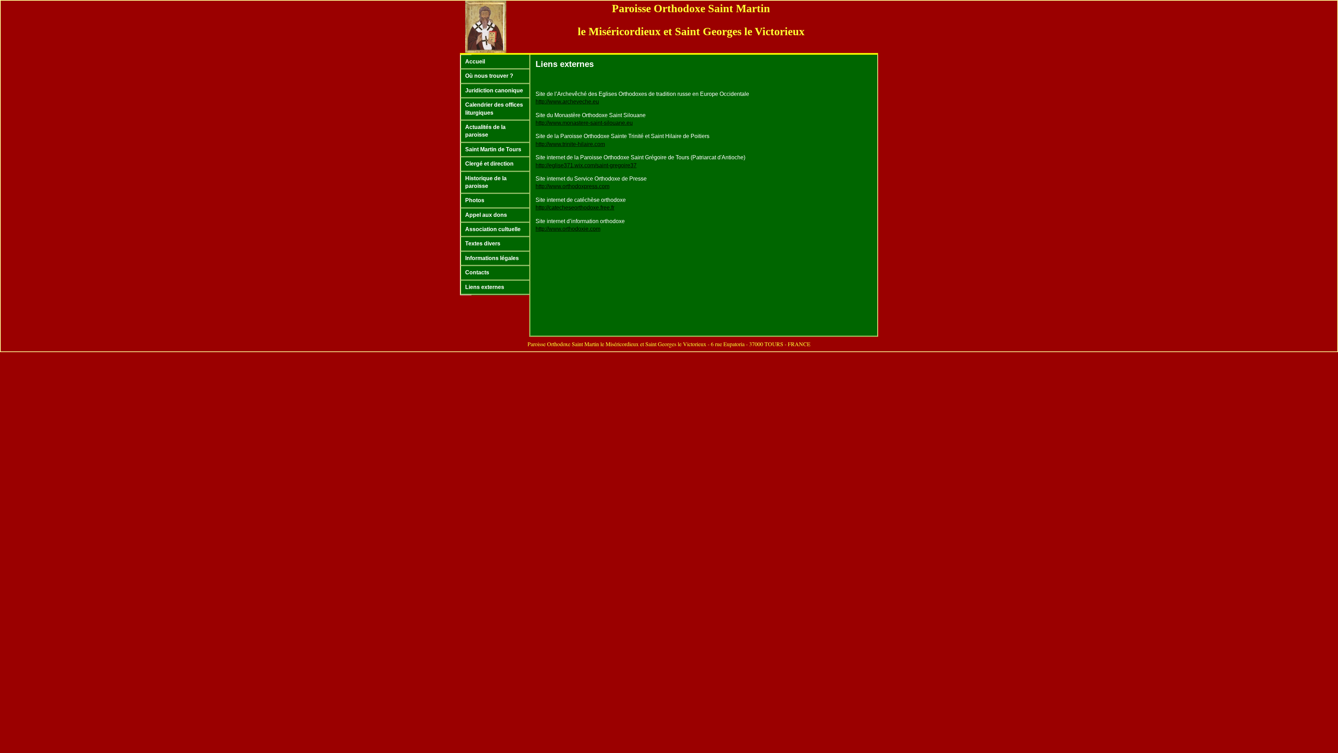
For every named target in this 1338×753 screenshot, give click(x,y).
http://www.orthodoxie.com (568, 229)
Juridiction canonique (494, 90)
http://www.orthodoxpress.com (572, 186)
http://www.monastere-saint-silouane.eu (584, 123)
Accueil (475, 61)
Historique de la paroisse (486, 182)
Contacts (477, 272)
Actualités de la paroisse (485, 131)
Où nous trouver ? (489, 76)
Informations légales (492, 258)
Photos (474, 200)
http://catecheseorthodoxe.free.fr (575, 208)
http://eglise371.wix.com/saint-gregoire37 (586, 165)
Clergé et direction (489, 164)
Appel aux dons (486, 215)
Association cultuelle (493, 229)
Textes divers (482, 243)
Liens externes (484, 287)
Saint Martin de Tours (493, 149)
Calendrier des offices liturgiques (494, 108)
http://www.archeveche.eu (567, 102)
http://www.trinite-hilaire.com (570, 144)
